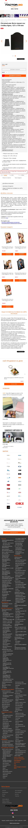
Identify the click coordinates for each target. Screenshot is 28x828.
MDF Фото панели (19, 704)
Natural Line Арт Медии (20, 587)
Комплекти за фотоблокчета (6, 723)
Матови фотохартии (19, 561)
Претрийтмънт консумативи (5, 606)
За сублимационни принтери (19, 617)
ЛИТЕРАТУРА (17, 762)
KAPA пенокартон (6, 702)
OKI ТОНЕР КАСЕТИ (19, 546)
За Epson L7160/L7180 (7, 621)
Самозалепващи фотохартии (18, 568)
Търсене (17, 796)
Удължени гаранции (6, 600)
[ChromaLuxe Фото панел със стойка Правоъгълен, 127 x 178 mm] (20, 238)
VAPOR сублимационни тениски (7, 682)
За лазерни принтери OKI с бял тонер (20, 611)
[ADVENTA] (8, 485)
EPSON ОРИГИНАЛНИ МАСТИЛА (6, 610)
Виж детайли (14, 384)
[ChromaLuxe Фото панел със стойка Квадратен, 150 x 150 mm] (7, 264)
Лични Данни (5, 799)
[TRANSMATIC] (8, 492)
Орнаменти (17, 729)
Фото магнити (6, 763)
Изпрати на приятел (7, 177)
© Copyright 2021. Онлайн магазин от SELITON (14, 827)
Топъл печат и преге (7, 721)
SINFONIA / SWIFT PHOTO (8, 543)
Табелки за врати (19, 737)
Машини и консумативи (8, 735)
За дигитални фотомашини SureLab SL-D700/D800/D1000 (8, 614)
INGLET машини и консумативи (6, 706)
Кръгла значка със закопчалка (19, 741)
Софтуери (4, 598)
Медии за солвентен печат (20, 627)
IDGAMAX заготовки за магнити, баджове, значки (7, 756)
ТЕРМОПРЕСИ (4, 739)
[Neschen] (8, 470)
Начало (2, 19)
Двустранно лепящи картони (6, 685)
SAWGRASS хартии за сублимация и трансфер (20, 593)
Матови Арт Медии (19, 582)
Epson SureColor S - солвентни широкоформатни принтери (6, 564)
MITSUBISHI (17, 641)
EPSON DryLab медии (19, 573)
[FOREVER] (8, 466)
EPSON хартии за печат (20, 572)
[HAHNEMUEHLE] (8, 462)
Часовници (17, 718)
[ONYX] (8, 499)
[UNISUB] (19, 481)
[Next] (26, 16)
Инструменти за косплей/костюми (8, 693)
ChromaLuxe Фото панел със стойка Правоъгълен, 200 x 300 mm (7, 247)
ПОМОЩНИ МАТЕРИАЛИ (7, 744)
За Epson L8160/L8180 (7, 622)
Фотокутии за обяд (19, 682)
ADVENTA (4, 758)
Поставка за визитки (19, 732)
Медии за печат (17, 555)
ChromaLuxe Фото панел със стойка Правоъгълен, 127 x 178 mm (20, 247)
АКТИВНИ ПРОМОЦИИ (19, 758)
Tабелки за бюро (19, 734)
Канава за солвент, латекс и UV (20, 629)
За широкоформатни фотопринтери (7, 628)
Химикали (17, 685)
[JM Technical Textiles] (19, 470)
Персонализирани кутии (20, 750)
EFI (15, 646)
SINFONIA (17, 642)
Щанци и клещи (18, 691)
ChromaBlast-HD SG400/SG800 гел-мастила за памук (8, 668)
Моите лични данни (14, 823)
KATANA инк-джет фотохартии (18, 558)
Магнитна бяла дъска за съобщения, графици (20, 744)
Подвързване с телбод (7, 731)
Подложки (5, 776)
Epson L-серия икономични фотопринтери (8, 552)
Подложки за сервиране (20, 714)
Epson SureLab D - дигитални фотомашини (7, 550)
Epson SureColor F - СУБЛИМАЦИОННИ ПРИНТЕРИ (6, 560)
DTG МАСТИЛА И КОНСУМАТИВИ (18, 543)
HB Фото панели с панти (20, 702)
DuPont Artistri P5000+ (19, 541)
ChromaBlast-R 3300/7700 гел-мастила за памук (20, 539)
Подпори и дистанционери (18, 709)
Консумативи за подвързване (6, 726)
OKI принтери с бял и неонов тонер (6, 592)
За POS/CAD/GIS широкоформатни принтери (7, 631)
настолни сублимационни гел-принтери (11, 222)
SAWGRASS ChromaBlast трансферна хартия (20, 601)
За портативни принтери (8, 616)
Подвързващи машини (8, 715)
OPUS (3, 713)
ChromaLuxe (19, 19)
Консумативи (5, 710)
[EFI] (8, 481)
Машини (5, 708)
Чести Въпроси (18, 790)
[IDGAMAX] (19, 507)
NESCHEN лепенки (6, 704)
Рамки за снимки (19, 721)
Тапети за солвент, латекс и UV (20, 632)
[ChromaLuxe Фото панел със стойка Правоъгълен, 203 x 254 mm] (7, 290)
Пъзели (17, 719)
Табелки (17, 739)
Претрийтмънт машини (7, 603)
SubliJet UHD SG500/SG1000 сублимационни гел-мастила (7, 659)
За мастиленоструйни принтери (20, 614)
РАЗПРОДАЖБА (17, 760)
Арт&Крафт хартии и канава (19, 565)
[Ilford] (19, 462)
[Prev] (2, 16)
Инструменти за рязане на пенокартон (8, 696)
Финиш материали (19, 621)
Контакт (17, 794)
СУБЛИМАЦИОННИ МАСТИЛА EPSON (7, 637)
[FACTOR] (8, 455)
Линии (16, 687)
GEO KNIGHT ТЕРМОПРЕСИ (8, 741)
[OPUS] (8, 488)
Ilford (16, 603)
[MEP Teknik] (19, 499)
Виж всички (5, 447)
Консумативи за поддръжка (5, 595)
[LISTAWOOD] (19, 485)
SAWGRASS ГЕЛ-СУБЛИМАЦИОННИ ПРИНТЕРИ (6, 586)
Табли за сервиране (19, 716)
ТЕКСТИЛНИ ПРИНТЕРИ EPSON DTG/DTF (7, 547)
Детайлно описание (8, 183)
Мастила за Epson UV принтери (7, 647)
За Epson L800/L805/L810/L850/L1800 (8, 619)
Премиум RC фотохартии (20, 560)
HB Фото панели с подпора (19, 697)
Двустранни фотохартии (20, 563)
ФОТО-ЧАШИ (17, 755)
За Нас (3, 794)
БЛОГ (15, 765)
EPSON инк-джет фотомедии (18, 576)
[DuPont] (19, 492)
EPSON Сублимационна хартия (20, 579)
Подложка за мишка (19, 688)
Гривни (17, 727)
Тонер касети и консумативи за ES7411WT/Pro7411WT (20, 549)
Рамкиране (4, 698)
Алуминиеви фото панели (20, 695)
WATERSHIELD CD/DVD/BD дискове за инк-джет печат (20, 648)
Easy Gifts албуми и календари (6, 737)
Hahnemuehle (18, 581)
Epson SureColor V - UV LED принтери (7, 569)
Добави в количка (8, 254)
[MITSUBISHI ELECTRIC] (8, 507)
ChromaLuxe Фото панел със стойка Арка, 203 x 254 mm (20, 273)
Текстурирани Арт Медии (20, 584)
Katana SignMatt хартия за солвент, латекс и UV (21, 635)
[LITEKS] (8, 473)
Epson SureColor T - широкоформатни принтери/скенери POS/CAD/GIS (6, 572)
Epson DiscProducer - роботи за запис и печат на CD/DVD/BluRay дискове (8, 577)
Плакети (17, 722)
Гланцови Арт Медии (19, 586)
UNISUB (16, 711)
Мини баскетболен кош (20, 752)
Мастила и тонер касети (7, 608)
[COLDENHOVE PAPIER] (8, 477)
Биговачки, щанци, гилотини (7, 717)
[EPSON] (19, 455)
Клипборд (17, 749)
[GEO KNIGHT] (19, 488)
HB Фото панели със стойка (19, 700)
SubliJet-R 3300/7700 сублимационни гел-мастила (7, 672)
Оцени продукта (18, 177)
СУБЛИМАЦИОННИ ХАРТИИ (19, 625)
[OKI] (19, 503)
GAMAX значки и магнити (7, 749)
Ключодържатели (6, 765)
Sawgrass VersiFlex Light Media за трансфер (20, 598)
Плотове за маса (18, 705)
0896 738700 (14, 9)
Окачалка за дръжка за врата (20, 747)
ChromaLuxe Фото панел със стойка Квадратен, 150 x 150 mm (7, 273)
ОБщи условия (5, 801)
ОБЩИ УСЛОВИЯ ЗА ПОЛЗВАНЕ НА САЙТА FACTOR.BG (13, 189)
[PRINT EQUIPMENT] (8, 503)
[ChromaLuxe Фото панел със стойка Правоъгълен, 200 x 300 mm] (7, 238)
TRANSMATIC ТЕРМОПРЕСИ (8, 746)
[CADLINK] (19, 496)
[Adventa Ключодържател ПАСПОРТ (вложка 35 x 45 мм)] (14, 371)
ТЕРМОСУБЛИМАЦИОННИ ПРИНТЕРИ (8, 541)
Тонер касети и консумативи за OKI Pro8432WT (19, 553)
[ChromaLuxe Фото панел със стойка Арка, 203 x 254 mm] (20, 264)
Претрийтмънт (4, 602)
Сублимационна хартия (20, 570)
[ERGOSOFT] (8, 496)
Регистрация (18, 792)
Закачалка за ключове (20, 726)
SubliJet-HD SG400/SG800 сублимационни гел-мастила (8, 655)
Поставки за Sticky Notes (20, 731)
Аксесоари (4, 597)
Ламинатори (5, 719)
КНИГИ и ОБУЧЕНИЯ (18, 757)
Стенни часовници (7, 773)
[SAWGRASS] (8, 459)
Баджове (4, 766)
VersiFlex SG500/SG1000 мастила (8, 651)
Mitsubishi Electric (6, 544)
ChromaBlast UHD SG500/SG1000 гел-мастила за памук (7, 676)
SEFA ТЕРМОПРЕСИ (6, 742)
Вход (3, 796)
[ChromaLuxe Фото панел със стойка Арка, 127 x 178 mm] (14, 41)
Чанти (4, 777)
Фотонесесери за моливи (20, 683)
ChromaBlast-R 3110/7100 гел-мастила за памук (8, 680)
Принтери (3, 538)
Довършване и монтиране (7, 689)
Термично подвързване (8, 730)
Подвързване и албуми (6, 712)
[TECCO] (19, 477)
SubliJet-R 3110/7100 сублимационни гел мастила (7, 664)
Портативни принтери (7, 580)
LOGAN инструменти (6, 691)
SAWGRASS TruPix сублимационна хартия (20, 596)
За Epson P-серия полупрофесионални (7, 625)
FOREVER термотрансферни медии (21, 606)
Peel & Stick (5, 733)
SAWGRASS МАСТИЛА (6, 649)
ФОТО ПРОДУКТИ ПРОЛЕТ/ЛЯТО (20, 767)
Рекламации (5, 792)
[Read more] (14, 407)
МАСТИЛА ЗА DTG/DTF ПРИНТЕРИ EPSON (7, 634)
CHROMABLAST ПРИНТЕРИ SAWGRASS (7, 589)
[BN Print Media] (19, 473)
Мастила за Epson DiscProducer (6, 644)
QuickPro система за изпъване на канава (7, 761)
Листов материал (19, 707)
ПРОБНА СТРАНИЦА (7, 802)
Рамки (4, 768)
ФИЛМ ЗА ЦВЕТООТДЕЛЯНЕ (21, 644)
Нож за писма (18, 690)
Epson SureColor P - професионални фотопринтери (6, 556)
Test (15, 763)
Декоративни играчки (7, 771)
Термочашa (5, 774)
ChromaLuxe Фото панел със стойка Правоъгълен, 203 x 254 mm (7, 300)
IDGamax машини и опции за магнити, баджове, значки (7, 752)
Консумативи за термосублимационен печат (19, 638)
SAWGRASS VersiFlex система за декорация (6, 582)
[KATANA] (19, 459)
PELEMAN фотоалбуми (7, 728)
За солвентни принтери (20, 619)
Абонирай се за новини (8, 446)
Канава (16, 589)
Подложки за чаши (19, 713)
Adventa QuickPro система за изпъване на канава (7, 700)
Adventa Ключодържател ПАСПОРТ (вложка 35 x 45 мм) (14, 378)
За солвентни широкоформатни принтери (7, 641)
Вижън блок (5, 769)
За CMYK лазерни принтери (19, 609)
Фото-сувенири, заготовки (10, 19)
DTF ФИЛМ (4, 687)
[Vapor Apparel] (19, 466)
